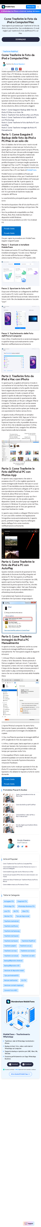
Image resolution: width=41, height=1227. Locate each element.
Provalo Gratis (9, 229)
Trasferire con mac (10, 951)
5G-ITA (23, 980)
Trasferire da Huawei (11, 936)
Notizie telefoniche (10, 980)
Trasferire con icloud (11, 956)
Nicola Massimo (19, 64)
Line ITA (7, 911)
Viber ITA (25, 911)
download (21, 39)
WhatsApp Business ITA (26, 906)
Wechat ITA (8, 916)
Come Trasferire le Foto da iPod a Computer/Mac (17, 863)
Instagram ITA (9, 901)
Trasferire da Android (11, 921)
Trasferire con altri (28, 956)
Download (15, 1064)
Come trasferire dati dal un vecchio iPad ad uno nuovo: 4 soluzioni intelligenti (19, 867)
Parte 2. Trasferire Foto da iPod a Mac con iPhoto (20, 115)
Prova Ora (30, 7)
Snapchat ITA (22, 901)
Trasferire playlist (10, 946)
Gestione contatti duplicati (13, 985)
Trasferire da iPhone (11, 926)
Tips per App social (22, 916)
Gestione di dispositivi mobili (14, 970)
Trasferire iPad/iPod (10, 51)
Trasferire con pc (25, 946)
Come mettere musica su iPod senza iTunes (15, 884)
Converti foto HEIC (10, 990)
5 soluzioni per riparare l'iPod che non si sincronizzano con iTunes (20, 875)
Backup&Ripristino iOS (11, 965)
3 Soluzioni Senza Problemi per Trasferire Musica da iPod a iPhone (20, 880)
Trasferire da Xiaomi (11, 941)
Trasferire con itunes (28, 951)
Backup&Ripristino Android (13, 961)
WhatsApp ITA (9, 906)
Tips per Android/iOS (11, 975)
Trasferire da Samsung (12, 931)
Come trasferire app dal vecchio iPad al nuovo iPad (18, 872)
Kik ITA (16, 911)
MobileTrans (31, 170)
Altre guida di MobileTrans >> (20, 1074)
